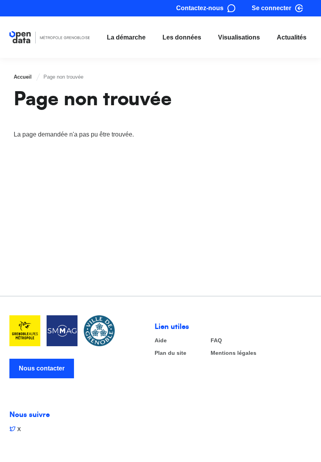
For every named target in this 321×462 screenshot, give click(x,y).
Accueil (23, 77)
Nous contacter (42, 368)
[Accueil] (49, 37)
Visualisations (239, 37)
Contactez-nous (200, 8)
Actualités (292, 37)
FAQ (216, 340)
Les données (181, 37)
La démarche (126, 37)
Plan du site (170, 353)
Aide (161, 340)
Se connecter (271, 8)
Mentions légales (233, 353)
